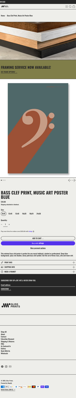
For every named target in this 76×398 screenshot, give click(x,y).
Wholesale (4, 353)
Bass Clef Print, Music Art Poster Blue (20, 15)
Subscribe (5, 289)
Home (3, 15)
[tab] (1, 180)
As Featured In (6, 346)
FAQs (2, 343)
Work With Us (5, 351)
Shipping (3, 204)
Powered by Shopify (6, 383)
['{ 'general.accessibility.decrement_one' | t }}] (1, 224)
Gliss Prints (9, 381)
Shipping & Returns (7, 341)
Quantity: (4, 220)
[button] (70, 6)
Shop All (4, 331)
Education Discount (7, 339)
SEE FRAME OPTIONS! (8, 72)
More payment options (38, 248)
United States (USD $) (7, 389)
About (3, 334)
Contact (3, 336)
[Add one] (9, 224)
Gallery (3, 348)
